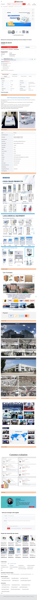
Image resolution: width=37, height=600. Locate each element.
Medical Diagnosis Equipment (18, 6)
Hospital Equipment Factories (6, 584)
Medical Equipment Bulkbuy (5, 591)
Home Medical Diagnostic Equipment (26, 580)
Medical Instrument (30, 568)
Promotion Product (3, 565)
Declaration (27, 596)
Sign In (2, 70)
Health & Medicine (5, 6)
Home (1, 6)
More (1, 593)
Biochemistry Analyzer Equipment (15, 589)
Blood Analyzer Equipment (5, 589)
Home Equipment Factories (5, 587)
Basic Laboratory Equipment (22, 568)
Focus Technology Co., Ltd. (12, 596)
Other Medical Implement (15, 578)
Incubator (11, 568)
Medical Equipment (11, 6)
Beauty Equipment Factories (16, 584)
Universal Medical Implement (6, 578)
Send (8, 528)
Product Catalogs (13, 563)
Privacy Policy (32, 596)
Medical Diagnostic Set (15, 580)
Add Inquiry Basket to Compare (19, 35)
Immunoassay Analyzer (25, 589)
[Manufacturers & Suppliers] (18, 1)
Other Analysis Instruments (24, 578)
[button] (33, 76)
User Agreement (23, 596)
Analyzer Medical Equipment (23, 587)
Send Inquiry (9, 47)
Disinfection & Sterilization (31, 565)
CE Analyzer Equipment (14, 587)
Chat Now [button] (28, 47)
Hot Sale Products (21, 565)
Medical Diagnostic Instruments (6, 580)
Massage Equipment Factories (26, 584)
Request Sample (16, 49)
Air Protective (12, 565)
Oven (1, 568)
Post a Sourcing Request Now (27, 528)
